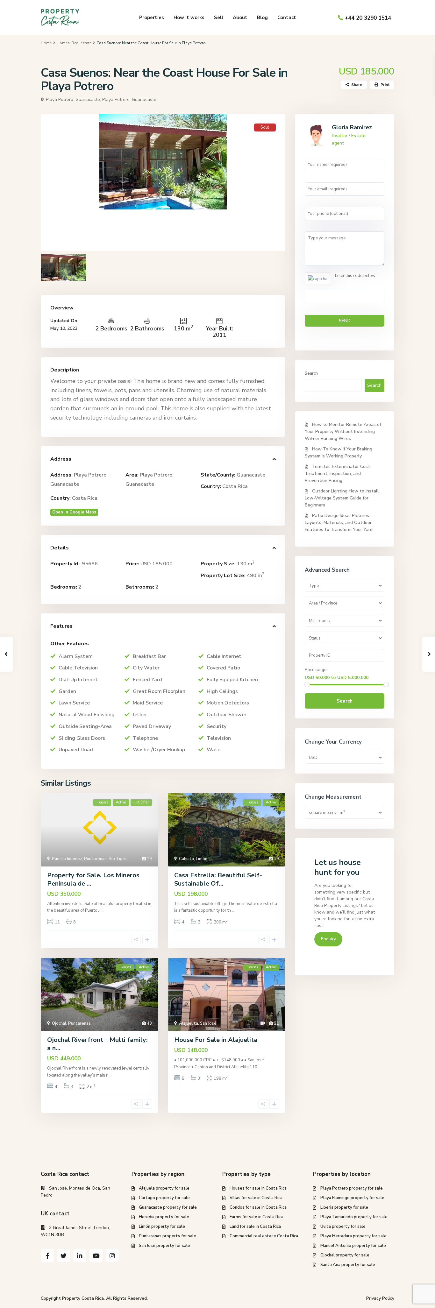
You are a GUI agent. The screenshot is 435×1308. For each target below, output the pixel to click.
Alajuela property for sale (164, 1188)
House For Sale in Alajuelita (215, 1040)
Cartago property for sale (164, 1198)
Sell (218, 17)
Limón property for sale (162, 1226)
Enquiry (328, 939)
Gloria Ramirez (352, 127)
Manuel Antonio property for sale (353, 1245)
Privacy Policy (380, 1298)
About (240, 17)
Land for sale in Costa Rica (255, 1226)
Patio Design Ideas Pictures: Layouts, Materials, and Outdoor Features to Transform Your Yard (339, 523)
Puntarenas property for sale (167, 1236)
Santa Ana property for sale (347, 1265)
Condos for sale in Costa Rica (258, 1207)
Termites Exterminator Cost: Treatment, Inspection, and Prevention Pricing (338, 473)
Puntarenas (95, 859)
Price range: (316, 670)
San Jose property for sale (164, 1245)
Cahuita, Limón (193, 859)
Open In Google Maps (74, 512)
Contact (286, 17)
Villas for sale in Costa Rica (256, 1198)
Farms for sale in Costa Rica (256, 1217)
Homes (63, 43)
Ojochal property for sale (344, 1255)
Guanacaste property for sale (168, 1207)
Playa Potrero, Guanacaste (129, 99)
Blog (262, 17)
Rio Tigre (118, 859)
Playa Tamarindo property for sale (354, 1217)
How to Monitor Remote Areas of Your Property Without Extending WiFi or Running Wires (343, 431)
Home (46, 43)
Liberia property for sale (344, 1207)
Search (311, 373)
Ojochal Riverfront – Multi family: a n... (97, 1044)
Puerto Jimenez (67, 859)
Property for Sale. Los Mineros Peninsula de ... (93, 879)
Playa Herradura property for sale (353, 1236)
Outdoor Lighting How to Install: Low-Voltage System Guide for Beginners (342, 498)
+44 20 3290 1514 (368, 18)
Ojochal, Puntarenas (71, 1023)
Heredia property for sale (164, 1217)
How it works (189, 17)
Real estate (81, 43)
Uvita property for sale (343, 1226)
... (103, 910)
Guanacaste (251, 474)
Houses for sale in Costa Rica (258, 1188)
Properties (151, 17)
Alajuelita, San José (198, 1023)
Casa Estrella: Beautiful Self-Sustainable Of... (218, 879)
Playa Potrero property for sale (351, 1188)
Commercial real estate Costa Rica (264, 1236)
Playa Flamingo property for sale (352, 1198)
